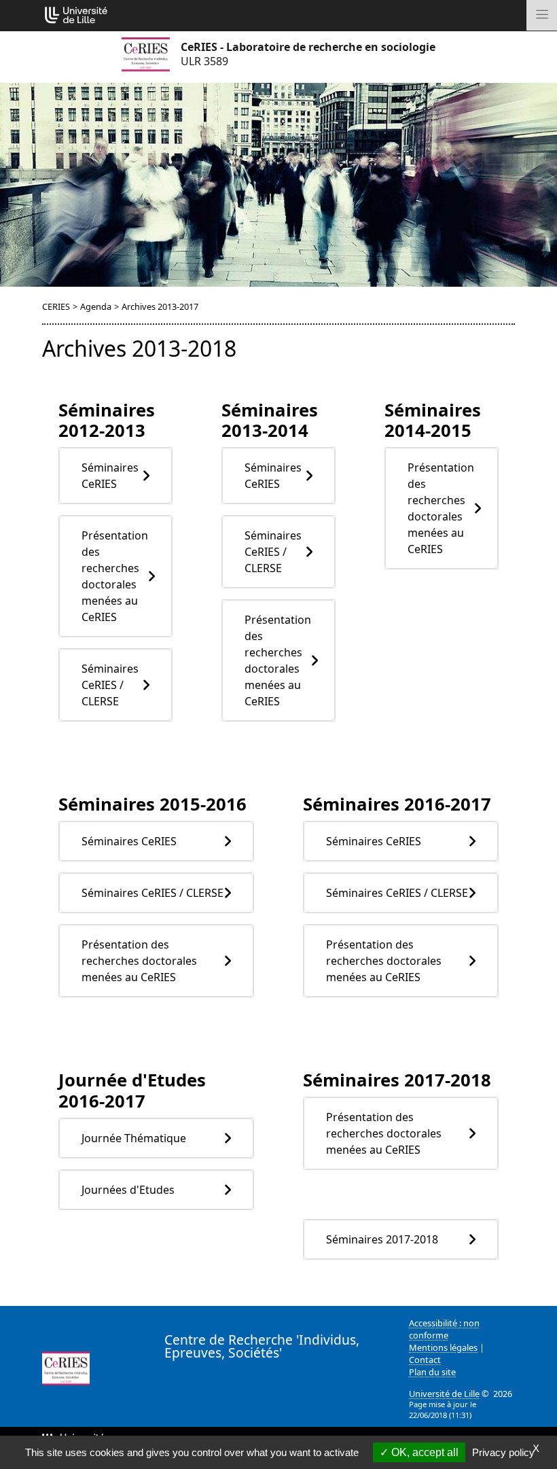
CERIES (56, 306)
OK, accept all (424, 1452)
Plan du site (432, 1372)
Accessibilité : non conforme (444, 1329)
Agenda (95, 306)
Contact (425, 1359)
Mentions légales (443, 1347)
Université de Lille (444, 1393)
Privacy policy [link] (503, 1452)
